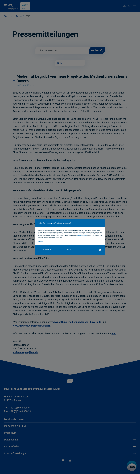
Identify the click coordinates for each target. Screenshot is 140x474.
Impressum (40, 241)
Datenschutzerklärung (82, 235)
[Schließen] (100, 250)
